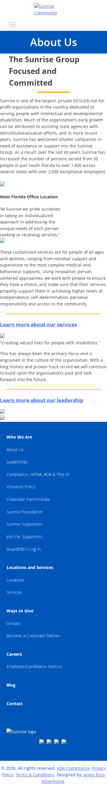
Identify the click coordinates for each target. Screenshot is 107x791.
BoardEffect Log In (24, 549)
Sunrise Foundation (25, 512)
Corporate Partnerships (28, 499)
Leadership (17, 462)
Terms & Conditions (35, 775)
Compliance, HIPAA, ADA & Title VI (38, 474)
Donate (13, 623)
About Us (15, 449)
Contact (15, 703)
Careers (14, 654)
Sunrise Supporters (25, 524)
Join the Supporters (25, 536)
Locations (15, 580)
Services (14, 592)
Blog (11, 685)
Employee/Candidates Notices (34, 666)
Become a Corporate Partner (33, 635)
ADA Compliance (73, 768)
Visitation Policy (21, 486)
